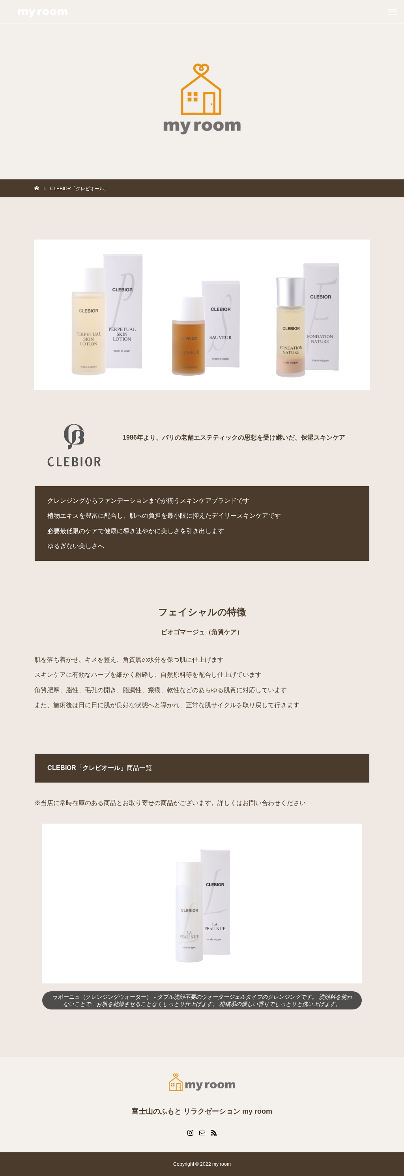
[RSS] (214, 1133)
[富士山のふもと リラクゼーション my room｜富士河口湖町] (42, 12)
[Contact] (202, 1133)
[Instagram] (190, 1133)
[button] (54, 903)
